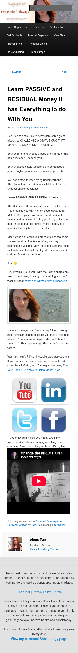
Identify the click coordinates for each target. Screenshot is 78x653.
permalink (60, 525)
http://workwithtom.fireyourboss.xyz (46, 281)
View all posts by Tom (44, 549)
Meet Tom (59, 35)
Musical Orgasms (38, 35)
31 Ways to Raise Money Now (41, 370)
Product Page (37, 52)
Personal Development (48, 521)
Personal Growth (38, 43)
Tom (45, 127)
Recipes (39, 27)
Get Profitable (14, 35)
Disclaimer (23, 592)
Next (66, 72)
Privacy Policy (42, 592)
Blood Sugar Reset (17, 27)
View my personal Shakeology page (39, 638)
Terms (57, 592)
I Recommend (15, 43)
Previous (14, 72)
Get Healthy (56, 27)
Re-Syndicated (15, 52)
